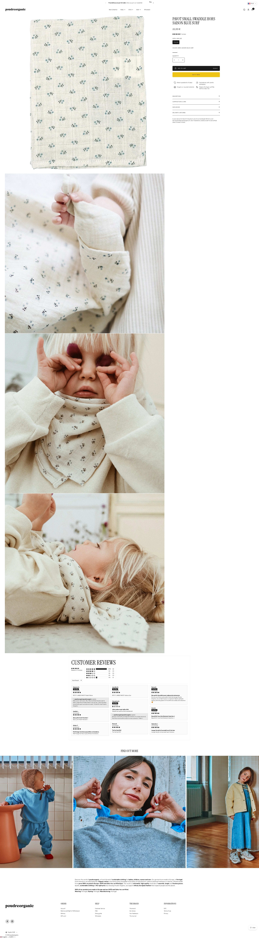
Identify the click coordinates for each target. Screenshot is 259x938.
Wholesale (147, 9)
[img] (90, 692)
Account (63, 908)
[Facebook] (7, 921)
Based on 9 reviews (76, 670)
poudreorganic (14, 935)
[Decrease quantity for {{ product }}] (174, 60)
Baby (122, 9)
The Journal (133, 916)
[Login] (248, 9)
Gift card (63, 916)
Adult (137, 9)
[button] (153, 2)
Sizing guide (98, 913)
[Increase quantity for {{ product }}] (183, 60)
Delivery (63, 913)
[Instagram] (12, 921)
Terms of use (167, 911)
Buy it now (196, 74)
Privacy (166, 913)
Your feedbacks (134, 913)
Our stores (132, 911)
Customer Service (100, 908)
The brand (132, 908)
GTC (165, 908)
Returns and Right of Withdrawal (70, 911)
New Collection (113, 9)
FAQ (96, 911)
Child (129, 9)
